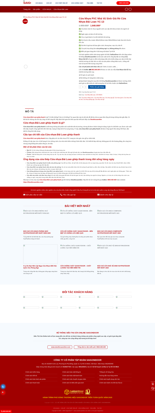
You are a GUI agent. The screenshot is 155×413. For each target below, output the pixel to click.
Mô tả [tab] (29, 111)
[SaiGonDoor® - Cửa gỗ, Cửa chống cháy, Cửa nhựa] (28, 3)
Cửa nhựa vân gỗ (99, 99)
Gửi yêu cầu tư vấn (33, 195)
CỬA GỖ (49, 3)
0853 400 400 (112, 180)
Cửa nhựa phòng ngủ (88, 99)
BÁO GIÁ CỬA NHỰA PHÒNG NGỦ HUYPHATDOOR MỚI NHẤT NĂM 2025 (37, 232)
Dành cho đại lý (106, 195)
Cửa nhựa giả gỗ (109, 97)
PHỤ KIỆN (90, 3)
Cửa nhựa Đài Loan (99, 97)
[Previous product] (130, 9)
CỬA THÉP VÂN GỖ (61, 3)
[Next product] (126, 9)
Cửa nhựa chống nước (88, 97)
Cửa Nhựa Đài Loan (61, 9)
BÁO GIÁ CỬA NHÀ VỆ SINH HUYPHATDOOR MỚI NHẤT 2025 (113, 267)
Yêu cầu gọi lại (69, 195)
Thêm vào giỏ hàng (97, 87)
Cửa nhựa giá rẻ (119, 97)
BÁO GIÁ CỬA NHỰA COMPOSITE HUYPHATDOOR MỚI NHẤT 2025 (109, 232)
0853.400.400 (95, 69)
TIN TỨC (99, 3)
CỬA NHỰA (39, 3)
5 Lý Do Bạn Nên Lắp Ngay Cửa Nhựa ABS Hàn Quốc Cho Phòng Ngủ (40, 267)
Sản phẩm (36, 9)
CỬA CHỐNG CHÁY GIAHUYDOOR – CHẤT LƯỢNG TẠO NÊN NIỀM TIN (75, 267)
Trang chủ (26, 9)
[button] (107, 3)
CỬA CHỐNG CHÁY (77, 3)
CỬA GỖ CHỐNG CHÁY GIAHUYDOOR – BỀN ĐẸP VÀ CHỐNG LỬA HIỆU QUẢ (76, 232)
